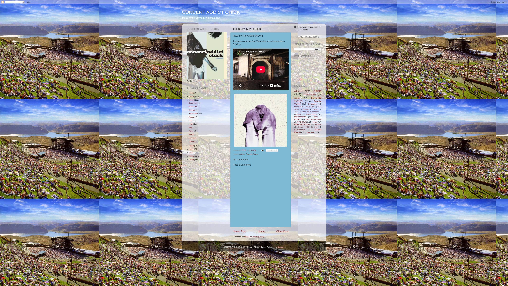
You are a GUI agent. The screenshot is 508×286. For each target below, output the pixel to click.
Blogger (281, 247)
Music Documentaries (313, 119)
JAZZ (296, 112)
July (190, 120)
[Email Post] (262, 150)
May (191, 127)
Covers (297, 98)
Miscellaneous (300, 117)
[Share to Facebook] (274, 150)
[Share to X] (272, 150)
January (192, 141)
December (193, 103)
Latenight (297, 114)
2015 (191, 97)
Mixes (316, 117)
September (193, 113)
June (191, 124)
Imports (316, 109)
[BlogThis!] (269, 150)
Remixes (318, 124)
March (191, 134)
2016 (191, 93)
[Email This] (267, 150)
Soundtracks (299, 130)
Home (261, 231)
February (193, 138)
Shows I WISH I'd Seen (308, 127)
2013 (191, 146)
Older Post (282, 231)
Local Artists (311, 114)
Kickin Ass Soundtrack (310, 112)
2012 (191, 149)
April (191, 131)
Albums (297, 91)
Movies (297, 119)
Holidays (306, 109)
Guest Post (310, 107)
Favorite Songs (252, 154)
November (193, 106)
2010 (191, 156)
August (192, 117)
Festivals (312, 104)
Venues (310, 132)
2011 (191, 153)
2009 (191, 160)
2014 (191, 100)
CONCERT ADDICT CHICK (211, 12)
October (192, 110)
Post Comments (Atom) (254, 237)
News (315, 122)
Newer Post (239, 231)
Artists (242, 154)
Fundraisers (298, 107)
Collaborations (310, 95)
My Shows (302, 122)
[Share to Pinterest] (277, 150)
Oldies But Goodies (302, 124)
